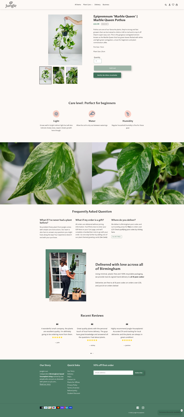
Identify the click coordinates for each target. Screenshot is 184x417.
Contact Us (71, 379)
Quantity (97, 57)
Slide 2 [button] (93, 353)
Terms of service (73, 388)
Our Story (70, 371)
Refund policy (72, 390)
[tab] (91, 353)
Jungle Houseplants (138, 412)
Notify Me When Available (107, 75)
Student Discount (73, 393)
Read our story (45, 384)
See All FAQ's (116, 236)
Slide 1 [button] (91, 353)
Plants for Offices (73, 382)
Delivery (70, 374)
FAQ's (69, 377)
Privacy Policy (72, 385)
